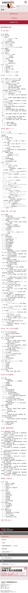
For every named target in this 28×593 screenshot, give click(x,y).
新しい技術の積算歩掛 (7, 558)
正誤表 (3, 542)
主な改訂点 (14, 18)
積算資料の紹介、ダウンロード (9, 564)
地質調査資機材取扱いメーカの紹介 (10, 545)
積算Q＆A (4, 539)
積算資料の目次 (14, 22)
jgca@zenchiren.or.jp (5, 591)
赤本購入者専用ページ (7, 551)
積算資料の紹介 (14, 13)
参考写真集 (4, 548)
